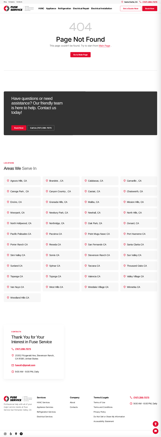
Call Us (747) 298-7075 (40, 128)
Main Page (104, 45)
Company (11, 2)
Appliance (51, 8)
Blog (5, 2)
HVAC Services (43, 402)
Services (41, 397)
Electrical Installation (101, 8)
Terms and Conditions (103, 407)
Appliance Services (45, 407)
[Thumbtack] (21, 433)
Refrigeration (64, 8)
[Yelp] (10, 433)
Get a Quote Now (130, 8)
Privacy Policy (100, 412)
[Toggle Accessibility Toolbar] (156, 424)
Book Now (149, 8)
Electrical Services (45, 416)
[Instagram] (5, 433)
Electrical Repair (81, 8)
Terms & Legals (101, 397)
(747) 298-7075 (149, 2)
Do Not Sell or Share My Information (109, 416)
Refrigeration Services (46, 412)
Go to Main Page (80, 54)
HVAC (41, 8)
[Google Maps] (16, 433)
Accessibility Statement (104, 421)
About (72, 402)
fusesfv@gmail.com (25, 365)
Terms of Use (99, 402)
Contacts (19, 2)
